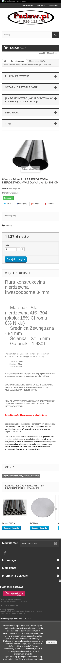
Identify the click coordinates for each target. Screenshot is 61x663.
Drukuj (9, 225)
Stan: (4, 193)
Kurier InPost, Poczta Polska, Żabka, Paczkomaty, (21, 611)
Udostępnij (22, 204)
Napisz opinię (10, 216)
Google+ (36, 204)
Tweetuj (9, 204)
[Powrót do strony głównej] (5, 61)
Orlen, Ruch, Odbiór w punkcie (12, 613)
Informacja (13, 112)
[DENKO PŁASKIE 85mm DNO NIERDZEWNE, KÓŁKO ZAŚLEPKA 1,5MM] (42, 507)
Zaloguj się (53, 5)
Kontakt (41, 53)
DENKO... (35, 523)
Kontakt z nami (27, 5)
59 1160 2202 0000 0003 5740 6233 (14, 600)
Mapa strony (52, 53)
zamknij (51, 642)
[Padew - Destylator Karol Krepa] (30, 17)
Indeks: (5, 189)
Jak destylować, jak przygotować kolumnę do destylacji (29, 100)
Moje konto (9, 567)
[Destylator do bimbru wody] (30, 1)
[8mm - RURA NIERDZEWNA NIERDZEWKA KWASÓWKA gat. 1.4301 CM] (14, 507)
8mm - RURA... (9, 523)
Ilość (7, 245)
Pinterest (50, 204)
